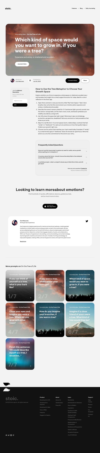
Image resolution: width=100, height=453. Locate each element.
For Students (90, 410)
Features (74, 8)
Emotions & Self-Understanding (72, 411)
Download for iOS (45, 400)
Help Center (90, 401)
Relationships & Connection (72, 423)
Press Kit (58, 405)
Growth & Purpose (73, 432)
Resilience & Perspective (75, 427)
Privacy (90, 404)
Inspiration (71, 408)
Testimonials (59, 402)
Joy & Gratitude (72, 435)
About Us (58, 400)
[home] (8, 8)
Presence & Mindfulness (74, 419)
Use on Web (43, 410)
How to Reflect (72, 405)
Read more (23, 241)
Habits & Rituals (72, 429)
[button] (62, 151)
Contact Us (84, 168)
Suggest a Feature (45, 415)
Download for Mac (45, 407)
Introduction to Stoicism (75, 402)
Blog (81, 8)
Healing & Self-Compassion (72, 416)
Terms (90, 407)
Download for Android (44, 403)
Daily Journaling (90, 8)
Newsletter (71, 400)
